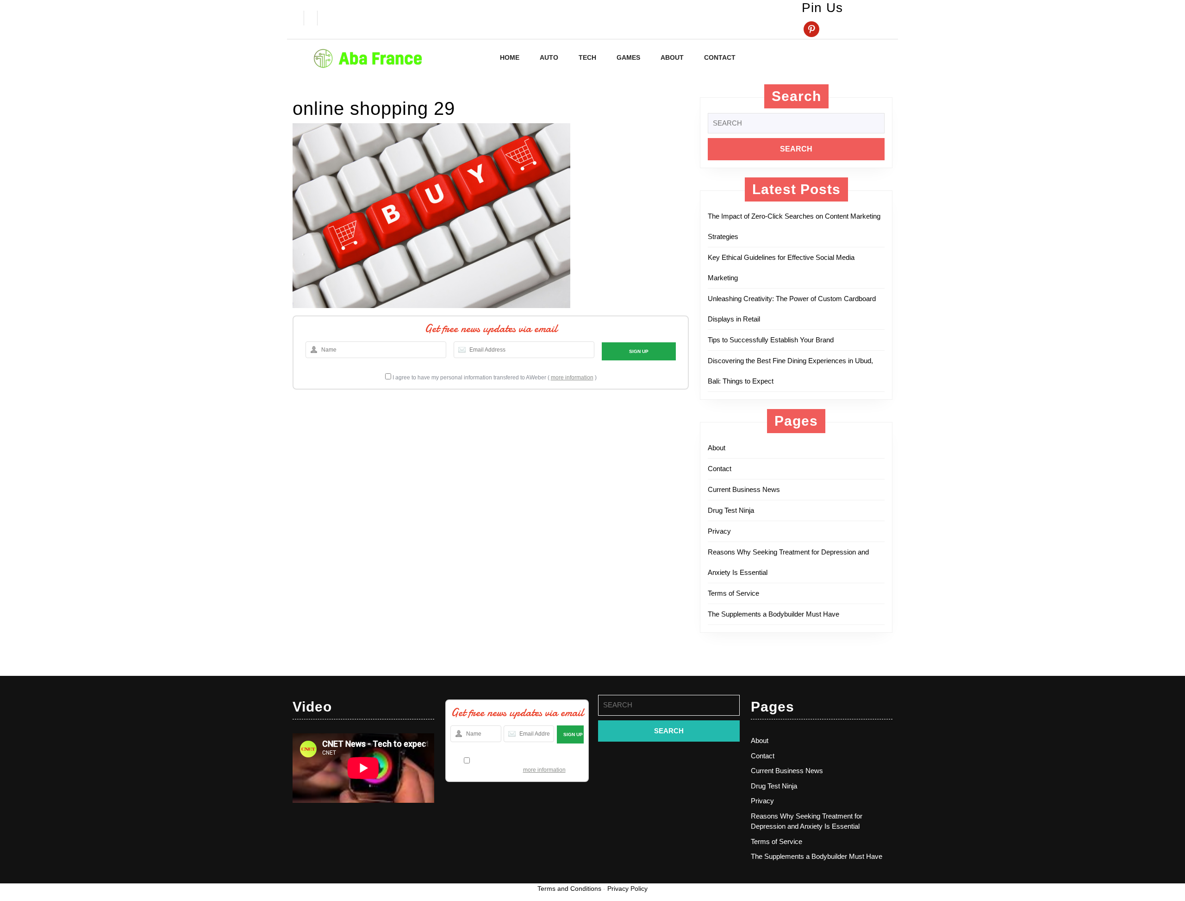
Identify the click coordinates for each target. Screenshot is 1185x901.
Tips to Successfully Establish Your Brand (773, 340)
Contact (720, 57)
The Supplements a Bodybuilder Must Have (773, 614)
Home (509, 57)
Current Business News (744, 489)
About (672, 57)
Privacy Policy (627, 888)
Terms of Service (733, 593)
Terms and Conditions (569, 888)
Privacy (719, 531)
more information (572, 377)
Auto (549, 57)
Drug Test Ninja (731, 510)
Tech (587, 57)
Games (628, 57)
